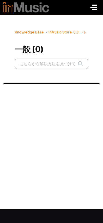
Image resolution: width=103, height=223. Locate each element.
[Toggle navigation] (94, 7)
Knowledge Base (29, 32)
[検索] (80, 63)
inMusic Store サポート (67, 32)
